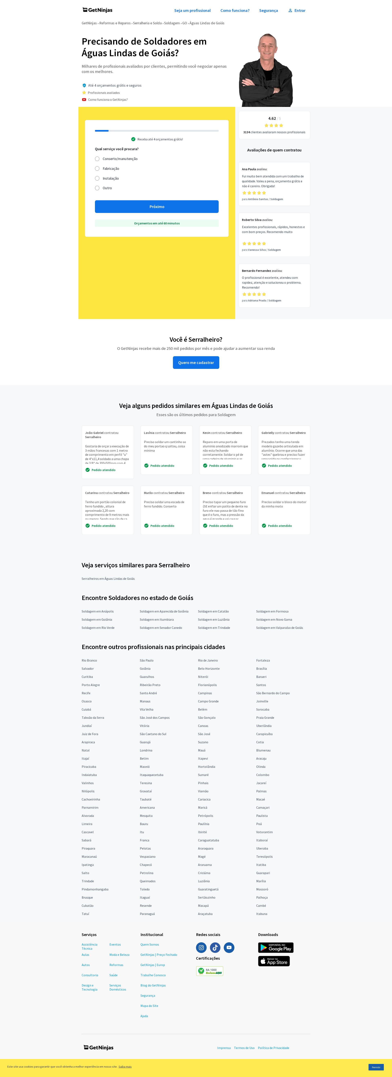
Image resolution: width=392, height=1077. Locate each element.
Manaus (145, 701)
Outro (107, 188)
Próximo (156, 206)
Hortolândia (206, 767)
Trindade (88, 881)
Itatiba (261, 865)
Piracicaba (89, 767)
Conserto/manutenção (120, 158)
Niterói (203, 677)
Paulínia (203, 824)
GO (184, 23)
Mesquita (146, 816)
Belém (202, 709)
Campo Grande (208, 701)
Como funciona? (234, 10)
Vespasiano (148, 856)
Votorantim (264, 832)
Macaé (260, 799)
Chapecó (146, 865)
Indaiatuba (89, 775)
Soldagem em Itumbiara (157, 619)
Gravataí (146, 791)
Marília (261, 881)
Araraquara (205, 848)
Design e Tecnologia (89, 987)
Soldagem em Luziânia (213, 619)
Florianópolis (207, 685)
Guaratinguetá (208, 889)
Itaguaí (145, 897)
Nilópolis (88, 791)
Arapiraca (88, 742)
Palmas (261, 791)
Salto (85, 873)
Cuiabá (86, 709)
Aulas (85, 955)
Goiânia (145, 668)
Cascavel (88, 832)
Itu (142, 832)
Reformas (116, 965)
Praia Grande (265, 717)
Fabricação (111, 168)
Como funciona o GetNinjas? (108, 99)
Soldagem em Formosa (272, 611)
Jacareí (261, 783)
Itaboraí (262, 840)
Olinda (260, 767)
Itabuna (261, 914)
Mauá (201, 750)
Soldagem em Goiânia (97, 619)
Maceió (145, 767)
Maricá (202, 807)
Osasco (87, 701)
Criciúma (204, 873)
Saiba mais (125, 1066)
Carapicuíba (264, 734)
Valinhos (88, 783)
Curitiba (87, 677)
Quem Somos (149, 944)
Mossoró (262, 889)
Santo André (148, 693)
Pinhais (203, 783)
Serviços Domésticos (117, 987)
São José (204, 734)
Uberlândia (264, 726)
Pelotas (145, 848)
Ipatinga (88, 865)
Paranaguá (147, 914)
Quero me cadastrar (196, 362)
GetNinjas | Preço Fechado (158, 955)
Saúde (113, 975)
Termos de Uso (244, 1048)
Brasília (261, 668)
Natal (86, 750)
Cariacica (204, 799)
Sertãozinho (206, 897)
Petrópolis (205, 816)
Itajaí (85, 758)
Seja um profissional (192, 10)
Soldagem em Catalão (213, 611)
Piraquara (88, 848)
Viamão (203, 791)
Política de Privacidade (273, 1048)
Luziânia (204, 881)
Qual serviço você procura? (117, 149)
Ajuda (144, 1016)
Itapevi (203, 758)
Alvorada (88, 816)
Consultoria (90, 975)
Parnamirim (90, 807)
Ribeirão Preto (150, 685)
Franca (144, 840)
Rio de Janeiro (208, 660)
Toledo (145, 889)
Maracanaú (89, 856)
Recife (86, 693)
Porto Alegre (91, 685)
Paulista (262, 816)
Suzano (203, 742)
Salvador (88, 668)
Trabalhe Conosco (153, 975)
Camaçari (263, 807)
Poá (259, 824)
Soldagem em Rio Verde (98, 628)
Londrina (146, 750)
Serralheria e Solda (147, 23)
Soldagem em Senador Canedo (161, 628)
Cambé (261, 905)
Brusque (87, 897)
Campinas (205, 693)
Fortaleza (263, 660)
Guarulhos (147, 677)
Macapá (203, 905)
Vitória (144, 726)
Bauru (144, 824)
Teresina (146, 783)
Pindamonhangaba (95, 889)
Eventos (115, 944)
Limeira (87, 824)
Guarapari (263, 873)
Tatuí (85, 914)
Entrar (299, 10)
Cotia (260, 742)
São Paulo (147, 660)
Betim (144, 758)
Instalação (111, 178)
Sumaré (203, 775)
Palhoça (262, 897)
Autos (86, 965)
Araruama (205, 865)
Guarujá (145, 742)
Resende (146, 905)
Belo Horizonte (209, 668)
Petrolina (146, 873)
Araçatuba (205, 914)
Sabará (86, 840)
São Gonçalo (207, 717)
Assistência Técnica (89, 946)
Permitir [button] (376, 1067)
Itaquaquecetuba (151, 775)
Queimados (148, 881)
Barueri (261, 677)
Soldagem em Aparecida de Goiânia (164, 611)
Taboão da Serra (93, 717)
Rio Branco (89, 660)
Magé (202, 856)
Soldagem (172, 23)
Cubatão (88, 905)
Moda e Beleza (119, 955)
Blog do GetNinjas (153, 985)
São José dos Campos (155, 717)
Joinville (262, 701)
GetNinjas (89, 23)
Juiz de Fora (90, 734)
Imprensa (224, 1048)
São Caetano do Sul (153, 734)
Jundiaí (87, 726)
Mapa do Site (149, 1006)
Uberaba (262, 848)
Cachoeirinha (91, 799)
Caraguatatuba (208, 840)
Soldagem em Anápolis (98, 611)
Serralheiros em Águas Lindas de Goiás (108, 579)
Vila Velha (146, 709)
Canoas (203, 726)
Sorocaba (262, 709)
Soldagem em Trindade (214, 628)
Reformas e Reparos (115, 23)
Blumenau (263, 750)
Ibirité (202, 832)
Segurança (268, 10)
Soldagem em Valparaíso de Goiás (279, 628)
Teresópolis (264, 856)
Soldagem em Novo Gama (274, 619)
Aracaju (261, 758)
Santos (261, 685)
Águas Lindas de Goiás (206, 23)
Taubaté (145, 799)
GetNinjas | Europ (152, 965)
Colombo (262, 775)
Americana (147, 807)
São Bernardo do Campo (273, 693)
